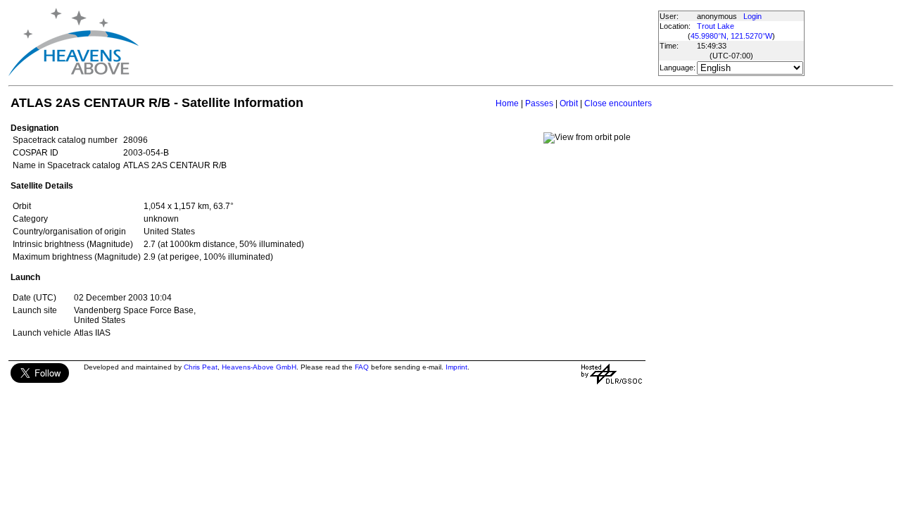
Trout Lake (715, 26)
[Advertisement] (397, 42)
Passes (539, 103)
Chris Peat (201, 367)
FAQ (362, 367)
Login (752, 16)
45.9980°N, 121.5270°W (731, 36)
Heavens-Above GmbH (259, 367)
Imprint (456, 367)
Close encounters (618, 103)
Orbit (569, 103)
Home (507, 103)
